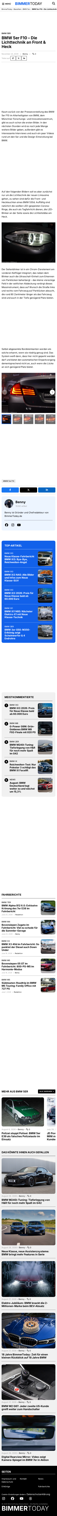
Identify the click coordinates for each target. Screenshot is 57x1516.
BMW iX (13, 761)
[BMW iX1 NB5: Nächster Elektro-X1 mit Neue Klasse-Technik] (45, 613)
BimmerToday (7, 9)
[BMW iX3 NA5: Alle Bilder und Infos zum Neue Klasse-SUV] (45, 577)
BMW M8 (14, 723)
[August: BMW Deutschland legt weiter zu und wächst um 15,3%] (45, 785)
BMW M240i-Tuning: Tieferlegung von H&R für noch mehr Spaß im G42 (22, 749)
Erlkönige (6, 1486)
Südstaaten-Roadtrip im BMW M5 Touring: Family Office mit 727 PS (19, 985)
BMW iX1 (9, 608)
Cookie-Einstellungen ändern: (14, 1494)
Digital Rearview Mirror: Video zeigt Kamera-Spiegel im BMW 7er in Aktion (25, 1458)
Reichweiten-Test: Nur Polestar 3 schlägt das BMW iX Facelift (23, 767)
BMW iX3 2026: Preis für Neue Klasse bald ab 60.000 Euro (19, 596)
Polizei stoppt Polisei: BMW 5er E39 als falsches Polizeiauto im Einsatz (21, 1136)
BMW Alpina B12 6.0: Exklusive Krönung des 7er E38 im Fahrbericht (20, 908)
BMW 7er (6, 902)
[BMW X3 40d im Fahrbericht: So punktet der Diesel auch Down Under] (48, 946)
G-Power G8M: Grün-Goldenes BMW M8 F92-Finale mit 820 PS (23, 729)
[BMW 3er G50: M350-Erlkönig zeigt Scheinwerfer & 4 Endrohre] (45, 632)
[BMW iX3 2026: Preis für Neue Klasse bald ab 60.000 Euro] (45, 595)
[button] (52, 392)
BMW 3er (9, 626)
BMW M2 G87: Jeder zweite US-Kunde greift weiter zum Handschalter (25, 1408)
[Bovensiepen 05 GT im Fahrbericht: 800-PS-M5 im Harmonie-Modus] (48, 966)
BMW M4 (6, 921)
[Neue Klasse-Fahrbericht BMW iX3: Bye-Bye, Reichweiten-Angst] (45, 558)
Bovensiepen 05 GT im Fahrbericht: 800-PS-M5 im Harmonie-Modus (18, 966)
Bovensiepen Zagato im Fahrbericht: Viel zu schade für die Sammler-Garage (20, 927)
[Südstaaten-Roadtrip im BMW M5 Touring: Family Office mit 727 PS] (48, 985)
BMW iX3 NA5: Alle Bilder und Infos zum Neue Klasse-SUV (19, 577)
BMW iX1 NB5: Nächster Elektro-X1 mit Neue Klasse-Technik (19, 614)
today (28, 3)
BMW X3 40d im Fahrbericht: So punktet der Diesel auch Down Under (20, 947)
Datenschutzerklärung (38, 1494)
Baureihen (17, 9)
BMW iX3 (9, 553)
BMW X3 (6, 941)
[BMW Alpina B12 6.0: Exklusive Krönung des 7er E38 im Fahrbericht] (48, 908)
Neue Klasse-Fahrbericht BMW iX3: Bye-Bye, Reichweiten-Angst (19, 559)
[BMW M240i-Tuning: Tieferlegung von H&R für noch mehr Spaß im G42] (45, 747)
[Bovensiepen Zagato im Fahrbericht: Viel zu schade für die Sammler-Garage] (48, 927)
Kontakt (23, 1479)
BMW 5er (26, 9)
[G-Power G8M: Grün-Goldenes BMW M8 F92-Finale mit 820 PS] (45, 728)
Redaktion (19, 915)
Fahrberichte (44, 1486)
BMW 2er (14, 741)
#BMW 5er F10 (8, 481)
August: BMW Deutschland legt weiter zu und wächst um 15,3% (22, 787)
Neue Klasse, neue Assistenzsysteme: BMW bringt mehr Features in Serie (25, 1253)
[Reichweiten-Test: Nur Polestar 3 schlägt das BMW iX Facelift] (45, 766)
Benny (25, 54)
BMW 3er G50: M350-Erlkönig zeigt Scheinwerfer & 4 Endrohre (17, 634)
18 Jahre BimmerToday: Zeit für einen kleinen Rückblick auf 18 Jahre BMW (25, 1356)
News (12, 779)
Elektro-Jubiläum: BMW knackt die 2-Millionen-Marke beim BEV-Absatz (25, 1304)
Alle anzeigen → (46, 1091)
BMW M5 (6, 960)
